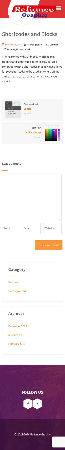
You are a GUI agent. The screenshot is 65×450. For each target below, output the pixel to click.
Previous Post (31, 106)
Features (11, 49)
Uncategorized (23, 49)
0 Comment (53, 44)
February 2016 (16, 344)
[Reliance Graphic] (24, 11)
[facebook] (27, 404)
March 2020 (15, 335)
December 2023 (17, 326)
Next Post (33, 130)
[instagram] (37, 404)
